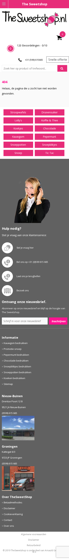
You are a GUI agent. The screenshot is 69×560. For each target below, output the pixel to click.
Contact (8, 520)
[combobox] (31, 68)
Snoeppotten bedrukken (17, 372)
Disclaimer (9, 508)
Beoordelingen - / (32, 45)
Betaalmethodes (13, 502)
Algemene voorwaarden (33, 534)
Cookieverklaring (13, 514)
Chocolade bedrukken (16, 360)
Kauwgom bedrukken (16, 343)
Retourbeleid (33, 545)
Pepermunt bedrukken (16, 354)
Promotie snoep (13, 349)
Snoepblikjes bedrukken (17, 366)
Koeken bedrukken (14, 378)
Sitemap (8, 384)
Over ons (9, 525)
